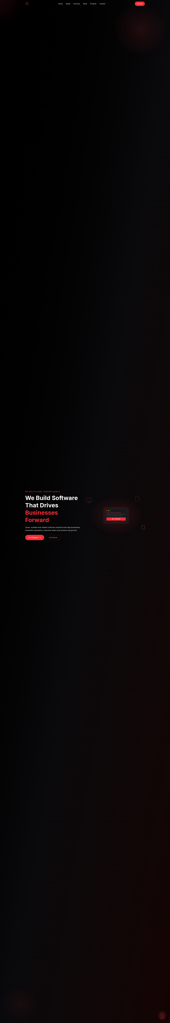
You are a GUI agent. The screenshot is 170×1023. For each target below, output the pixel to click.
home (60, 4)
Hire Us (139, 4)
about (68, 4)
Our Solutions (33, 537)
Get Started (53, 537)
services (76, 4)
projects (93, 4)
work (85, 4)
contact (102, 4)
